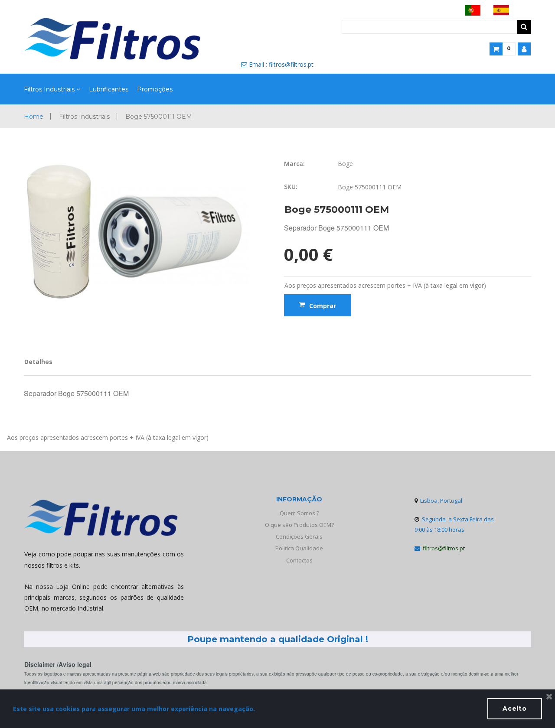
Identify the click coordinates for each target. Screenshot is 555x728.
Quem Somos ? (299, 513)
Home (33, 116)
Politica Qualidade (299, 548)
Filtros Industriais (49, 89)
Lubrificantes (108, 89)
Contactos (299, 560)
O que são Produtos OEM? (299, 525)
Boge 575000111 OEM (158, 116)
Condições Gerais (299, 536)
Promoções (155, 89)
